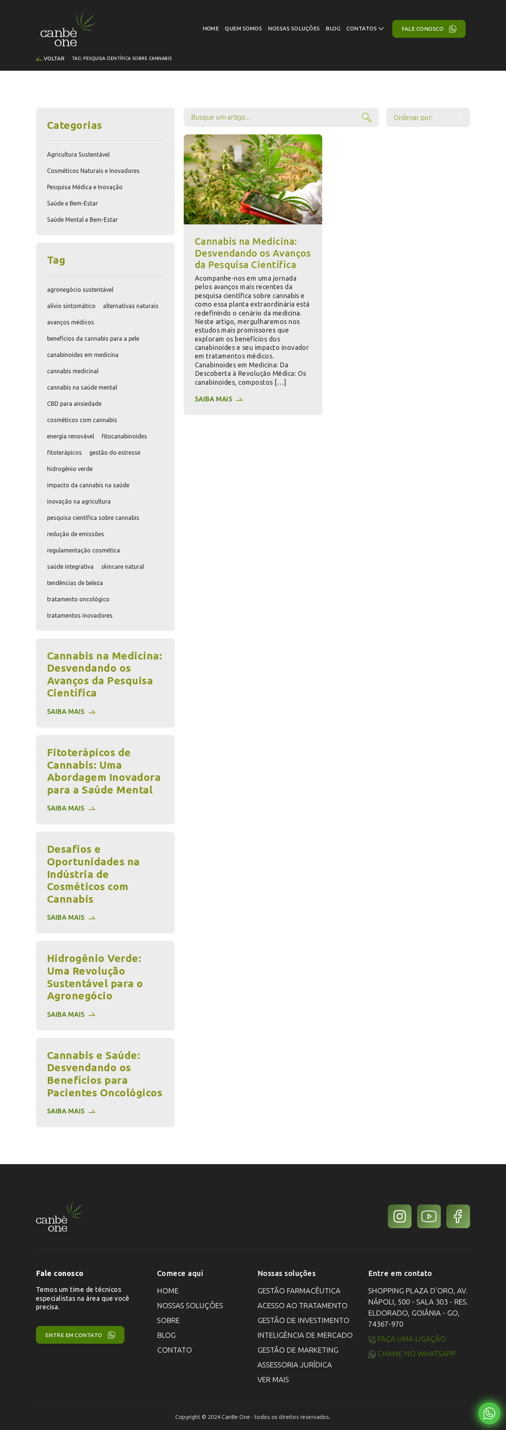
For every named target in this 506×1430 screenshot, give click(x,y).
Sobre (168, 1320)
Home (168, 1290)
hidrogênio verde (70, 468)
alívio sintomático (71, 306)
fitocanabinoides (124, 436)
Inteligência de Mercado (305, 1335)
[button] (365, 28)
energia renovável (70, 436)
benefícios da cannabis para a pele (93, 338)
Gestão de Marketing (297, 1350)
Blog (166, 1335)
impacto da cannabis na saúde (88, 485)
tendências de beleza (75, 582)
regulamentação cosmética (83, 550)
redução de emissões (75, 534)
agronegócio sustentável (80, 289)
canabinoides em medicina (83, 354)
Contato (174, 1350)
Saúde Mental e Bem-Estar (82, 219)
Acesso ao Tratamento (302, 1305)
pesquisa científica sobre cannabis (93, 517)
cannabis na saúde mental (82, 387)
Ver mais (273, 1379)
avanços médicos (70, 322)
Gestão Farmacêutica (298, 1290)
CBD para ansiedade (74, 403)
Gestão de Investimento (303, 1320)
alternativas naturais (131, 306)
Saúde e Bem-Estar (72, 203)
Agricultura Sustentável (78, 154)
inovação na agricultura (79, 501)
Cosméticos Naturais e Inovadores (93, 170)
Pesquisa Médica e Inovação (85, 187)
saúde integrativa (70, 566)
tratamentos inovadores (80, 615)
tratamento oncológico (78, 599)
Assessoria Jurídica (294, 1364)
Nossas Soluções (190, 1305)
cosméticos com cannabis (82, 420)
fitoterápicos (64, 452)
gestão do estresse (114, 452)
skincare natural (122, 566)
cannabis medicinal (73, 371)
